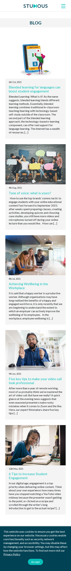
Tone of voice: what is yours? (30, 193)
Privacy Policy (11, 554)
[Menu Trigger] (63, 6)
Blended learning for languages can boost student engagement (34, 89)
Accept (35, 561)
